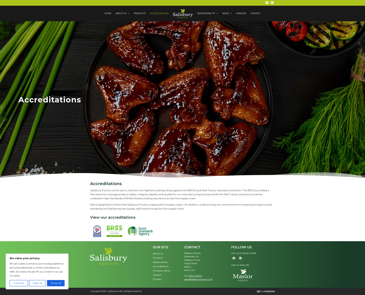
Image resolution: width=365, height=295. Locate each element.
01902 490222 (195, 276)
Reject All (37, 283)
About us (158, 253)
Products (140, 13)
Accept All (56, 283)
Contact (255, 13)
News (225, 13)
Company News (161, 270)
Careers (241, 13)
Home (108, 13)
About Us (121, 13)
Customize (18, 283)
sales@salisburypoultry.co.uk (198, 279)
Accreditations (159, 13)
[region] (37, 271)
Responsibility (206, 13)
